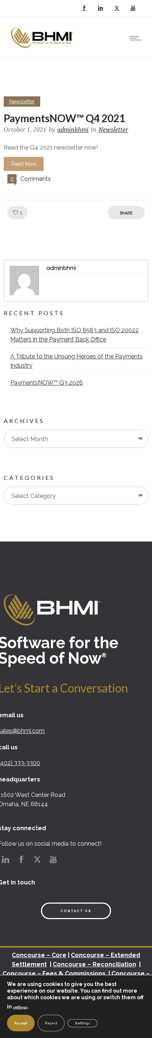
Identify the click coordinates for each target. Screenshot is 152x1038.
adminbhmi (73, 129)
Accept (20, 1023)
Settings (82, 1023)
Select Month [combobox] (29, 439)
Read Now (23, 164)
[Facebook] (84, 8)
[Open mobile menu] (137, 38)
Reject (51, 1023)
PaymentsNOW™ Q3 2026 (46, 382)
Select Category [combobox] (33, 495)
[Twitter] (116, 8)
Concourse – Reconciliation (94, 964)
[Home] (43, 49)
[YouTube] (133, 8)
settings (20, 1007)
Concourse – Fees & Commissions (54, 973)
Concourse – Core (39, 955)
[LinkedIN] (100, 8)
